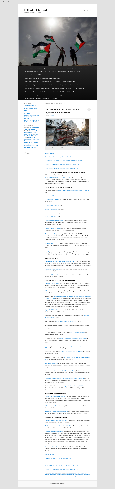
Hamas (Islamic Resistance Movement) (65, 474)
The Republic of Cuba (29, 91)
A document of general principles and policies (56, 411)
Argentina (80, 68)
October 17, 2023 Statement (52, 209)
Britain (86, 68)
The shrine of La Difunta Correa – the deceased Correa (31, 139)
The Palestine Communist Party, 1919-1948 (56, 420)
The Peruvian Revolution (79, 88)
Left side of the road (35, 10)
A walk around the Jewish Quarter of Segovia (31, 147)
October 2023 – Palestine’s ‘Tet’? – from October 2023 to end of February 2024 (65, 160)
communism (68, 473)
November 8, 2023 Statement (52, 196)
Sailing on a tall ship (29, 88)
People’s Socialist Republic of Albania (33, 85)
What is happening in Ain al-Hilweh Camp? (72, 351)
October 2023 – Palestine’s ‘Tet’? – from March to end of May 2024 (62, 164)
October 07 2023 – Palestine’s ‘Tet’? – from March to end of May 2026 (31, 116)
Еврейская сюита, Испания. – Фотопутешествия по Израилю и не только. (31, 144)
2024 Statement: (49, 291)
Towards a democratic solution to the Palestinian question (59, 370)
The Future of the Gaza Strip (77, 332)
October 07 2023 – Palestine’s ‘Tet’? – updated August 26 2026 (39, 81)
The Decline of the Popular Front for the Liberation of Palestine (60, 261)
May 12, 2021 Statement (51, 363)
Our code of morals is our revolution (54, 220)
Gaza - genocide (52, 473)
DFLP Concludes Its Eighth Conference (66, 321)
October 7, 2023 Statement (52, 216)
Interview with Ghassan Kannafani (53, 274)
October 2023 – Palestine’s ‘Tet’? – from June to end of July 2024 (61, 168)
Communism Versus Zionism (52, 447)
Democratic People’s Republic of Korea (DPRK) (35, 71)
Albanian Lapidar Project (40, 68)
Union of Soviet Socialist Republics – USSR (35, 95)
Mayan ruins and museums (50, 74)
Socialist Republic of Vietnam (43, 88)
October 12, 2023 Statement (52, 213)
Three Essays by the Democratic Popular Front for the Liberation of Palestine (64, 378)
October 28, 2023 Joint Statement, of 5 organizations (58, 178)
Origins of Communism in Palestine (54, 431)
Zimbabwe (54, 98)
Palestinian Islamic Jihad (80, 474)
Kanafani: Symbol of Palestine (52, 269)
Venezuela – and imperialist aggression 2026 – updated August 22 (62, 95)
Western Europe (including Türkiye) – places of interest (37, 98)
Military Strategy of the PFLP (52, 243)
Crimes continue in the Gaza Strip (58, 327)
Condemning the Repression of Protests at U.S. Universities (73, 190)
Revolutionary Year (74, 85)
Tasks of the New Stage (51, 234)
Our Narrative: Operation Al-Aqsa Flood (55, 396)
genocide (54, 474)
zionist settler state (65, 476)
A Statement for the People (52, 406)
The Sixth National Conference (53, 228)
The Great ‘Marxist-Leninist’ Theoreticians (61, 88)
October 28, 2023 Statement (52, 199)
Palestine (58, 81)
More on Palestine (49, 153)
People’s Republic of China (69, 81)
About (31, 68)
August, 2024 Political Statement (53, 310)
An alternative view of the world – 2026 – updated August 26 (62, 68)
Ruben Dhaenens (28, 134)
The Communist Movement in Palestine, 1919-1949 (58, 426)
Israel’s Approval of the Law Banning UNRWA (71, 386)
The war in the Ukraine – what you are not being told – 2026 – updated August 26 (55, 91)
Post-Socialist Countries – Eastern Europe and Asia (56, 85)
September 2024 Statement (52, 283)
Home (26, 68)
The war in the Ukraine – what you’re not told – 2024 (58, 157)
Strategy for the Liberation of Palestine (54, 251)
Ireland (78, 71)
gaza (51, 474)
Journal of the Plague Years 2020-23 (33, 74)
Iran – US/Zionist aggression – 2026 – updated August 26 (62, 71)
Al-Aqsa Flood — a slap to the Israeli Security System (73, 338)
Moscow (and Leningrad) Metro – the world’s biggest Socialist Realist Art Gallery (43, 78)
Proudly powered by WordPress (57, 483)
